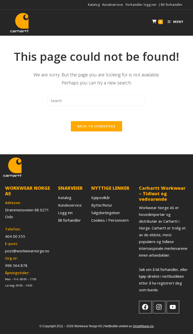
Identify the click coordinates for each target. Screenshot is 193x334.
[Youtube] (173, 307)
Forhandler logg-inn (141, 5)
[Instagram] (159, 307)
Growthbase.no (143, 326)
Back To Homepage (96, 126)
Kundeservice (112, 5)
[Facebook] (145, 307)
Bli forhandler (171, 5)
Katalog (94, 5)
